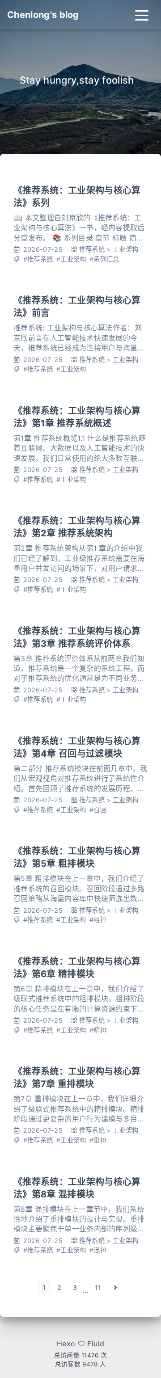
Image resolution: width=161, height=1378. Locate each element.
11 (98, 1287)
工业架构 (125, 249)
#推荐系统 (38, 259)
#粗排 (97, 919)
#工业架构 (71, 259)
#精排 (97, 1030)
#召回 (97, 809)
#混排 (97, 1250)
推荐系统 (92, 249)
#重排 (97, 1140)
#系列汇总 (104, 259)
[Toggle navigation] (142, 14)
